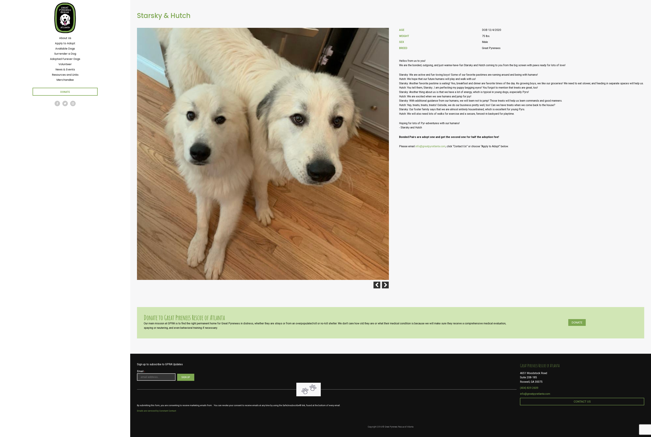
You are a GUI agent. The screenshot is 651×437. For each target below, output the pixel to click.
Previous (376, 285)
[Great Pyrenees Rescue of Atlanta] (65, 17)
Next (385, 285)
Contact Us (582, 401)
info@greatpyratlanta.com (430, 146)
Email (141, 371)
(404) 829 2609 (529, 388)
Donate (577, 322)
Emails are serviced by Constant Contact (156, 411)
